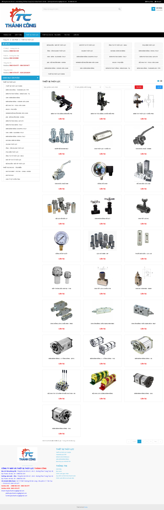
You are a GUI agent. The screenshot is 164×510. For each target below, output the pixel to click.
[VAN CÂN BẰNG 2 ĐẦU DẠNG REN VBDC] (102, 311)
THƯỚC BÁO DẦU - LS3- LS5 (143, 253)
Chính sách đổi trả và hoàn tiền (65, 478)
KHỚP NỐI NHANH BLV (61, 149)
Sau (155, 441)
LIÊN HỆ (76, 35)
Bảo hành (59, 471)
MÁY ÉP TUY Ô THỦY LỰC (87, 45)
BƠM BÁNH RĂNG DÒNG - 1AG (61, 428)
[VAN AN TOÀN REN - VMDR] (143, 276)
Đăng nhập (149, 1)
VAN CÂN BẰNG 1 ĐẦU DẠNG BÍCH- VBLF (143, 323)
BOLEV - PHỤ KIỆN (117, 62)
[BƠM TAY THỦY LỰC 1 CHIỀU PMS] (143, 101)
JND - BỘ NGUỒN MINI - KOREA (56, 62)
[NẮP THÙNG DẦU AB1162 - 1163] (61, 276)
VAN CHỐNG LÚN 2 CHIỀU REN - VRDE (61, 323)
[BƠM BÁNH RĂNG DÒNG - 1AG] (61, 415)
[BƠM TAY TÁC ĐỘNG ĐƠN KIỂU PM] (61, 101)
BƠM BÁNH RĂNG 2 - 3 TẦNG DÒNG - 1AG (102, 358)
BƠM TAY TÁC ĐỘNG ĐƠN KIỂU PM (61, 113)
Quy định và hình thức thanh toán (66, 476)
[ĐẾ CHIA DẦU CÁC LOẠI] (143, 171)
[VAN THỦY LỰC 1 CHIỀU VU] (102, 136)
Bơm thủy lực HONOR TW (63, 461)
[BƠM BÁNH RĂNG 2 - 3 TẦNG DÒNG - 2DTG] (61, 346)
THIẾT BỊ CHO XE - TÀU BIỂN (51, 35)
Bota (85, 507)
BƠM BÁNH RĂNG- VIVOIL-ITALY (148, 51)
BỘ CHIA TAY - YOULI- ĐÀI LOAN (148, 62)
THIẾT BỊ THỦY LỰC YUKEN (56, 74)
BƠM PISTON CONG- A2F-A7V (149, 56)
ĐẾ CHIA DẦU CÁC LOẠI (143, 183)
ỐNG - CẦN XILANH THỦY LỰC (56, 51)
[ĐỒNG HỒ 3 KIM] (102, 171)
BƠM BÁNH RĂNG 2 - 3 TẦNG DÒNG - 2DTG (61, 358)
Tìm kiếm (138, 87)
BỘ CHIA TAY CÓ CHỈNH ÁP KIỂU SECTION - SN (61, 393)
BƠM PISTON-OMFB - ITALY (117, 56)
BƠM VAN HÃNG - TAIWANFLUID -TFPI (148, 68)
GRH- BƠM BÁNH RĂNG (87, 68)
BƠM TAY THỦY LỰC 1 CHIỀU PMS (143, 113)
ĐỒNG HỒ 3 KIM (102, 183)
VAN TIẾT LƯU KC (143, 218)
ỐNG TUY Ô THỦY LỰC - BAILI (118, 45)
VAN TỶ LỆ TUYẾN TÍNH (13, 179)
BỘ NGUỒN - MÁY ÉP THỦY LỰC (56, 45)
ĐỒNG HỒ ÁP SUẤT (61, 253)
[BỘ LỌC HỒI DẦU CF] (61, 206)
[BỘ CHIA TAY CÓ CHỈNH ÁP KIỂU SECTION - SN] (61, 380)
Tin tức (67, 35)
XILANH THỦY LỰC (87, 51)
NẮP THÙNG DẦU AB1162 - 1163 (61, 288)
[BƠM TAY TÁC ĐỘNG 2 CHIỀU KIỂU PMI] (102, 101)
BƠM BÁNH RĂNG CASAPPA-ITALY (87, 56)
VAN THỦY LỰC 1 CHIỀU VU (102, 149)
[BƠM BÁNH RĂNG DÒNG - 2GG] (143, 380)
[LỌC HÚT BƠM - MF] (102, 241)
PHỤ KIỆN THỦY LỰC (148, 45)
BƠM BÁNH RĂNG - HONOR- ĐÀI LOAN (56, 68)
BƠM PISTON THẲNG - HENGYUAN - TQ (118, 68)
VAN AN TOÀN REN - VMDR (143, 288)
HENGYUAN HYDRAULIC (62, 457)
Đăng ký (158, 1)
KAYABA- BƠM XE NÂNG (118, 51)
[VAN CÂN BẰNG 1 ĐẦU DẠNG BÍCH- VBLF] (143, 311)
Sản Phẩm (15, 40)
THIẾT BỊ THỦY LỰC (32, 35)
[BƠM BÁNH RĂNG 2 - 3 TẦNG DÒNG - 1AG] (102, 346)
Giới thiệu (18, 35)
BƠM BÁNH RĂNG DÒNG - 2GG (143, 393)
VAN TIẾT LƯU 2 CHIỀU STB (102, 288)
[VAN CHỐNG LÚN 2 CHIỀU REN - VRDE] (61, 311)
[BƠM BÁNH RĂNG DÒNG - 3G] (143, 346)
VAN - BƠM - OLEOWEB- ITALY (56, 56)
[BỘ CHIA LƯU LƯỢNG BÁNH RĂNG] (102, 380)
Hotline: (11, 51)
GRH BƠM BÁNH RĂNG (62, 459)
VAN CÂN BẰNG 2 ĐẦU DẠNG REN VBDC (102, 323)
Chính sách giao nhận (62, 473)
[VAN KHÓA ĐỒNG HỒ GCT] (102, 206)
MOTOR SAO (9, 175)
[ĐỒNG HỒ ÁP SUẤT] (61, 241)
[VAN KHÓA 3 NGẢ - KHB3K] (143, 136)
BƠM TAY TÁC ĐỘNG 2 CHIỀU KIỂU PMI (102, 113)
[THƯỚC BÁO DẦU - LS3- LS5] (143, 241)
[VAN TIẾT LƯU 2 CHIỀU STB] (102, 276)
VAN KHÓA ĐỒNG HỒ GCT (102, 218)
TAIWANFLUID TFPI (61, 454)
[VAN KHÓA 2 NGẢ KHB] (61, 171)
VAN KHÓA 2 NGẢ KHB (61, 183)
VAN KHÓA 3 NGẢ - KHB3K (143, 149)
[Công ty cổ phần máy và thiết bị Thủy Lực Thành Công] (20, 18)
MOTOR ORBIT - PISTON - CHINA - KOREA (18, 171)
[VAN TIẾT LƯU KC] (143, 206)
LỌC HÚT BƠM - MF (102, 253)
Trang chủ (7, 35)
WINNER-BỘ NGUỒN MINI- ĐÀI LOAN (87, 62)
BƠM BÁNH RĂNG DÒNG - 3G (143, 358)
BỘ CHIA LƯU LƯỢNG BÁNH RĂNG (102, 393)
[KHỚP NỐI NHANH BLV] (61, 136)
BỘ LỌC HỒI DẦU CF (61, 218)
